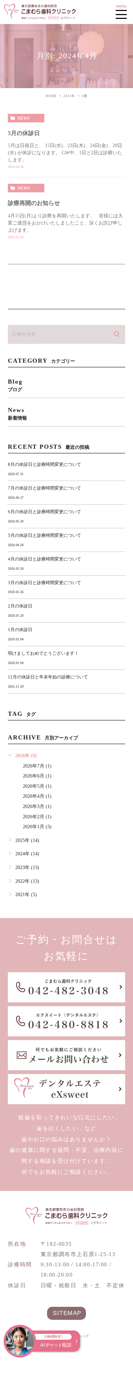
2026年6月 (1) (37, 776)
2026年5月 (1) (37, 786)
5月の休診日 (24, 133)
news (23, 118)
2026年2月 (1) (37, 816)
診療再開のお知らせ (34, 203)
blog (15, 385)
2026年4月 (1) (37, 796)
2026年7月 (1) (37, 766)
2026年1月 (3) (37, 826)
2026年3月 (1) (37, 806)
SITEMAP (67, 1313)
